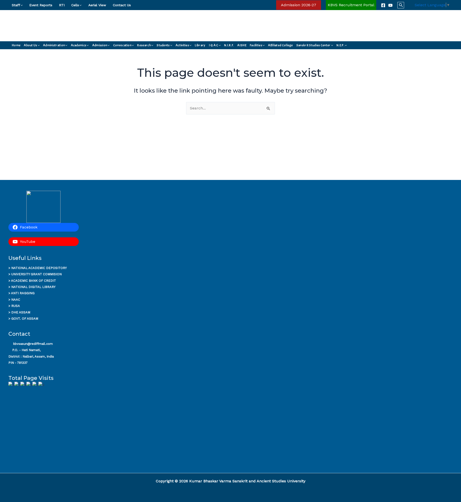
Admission (99, 45)
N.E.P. (340, 45)
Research (144, 45)
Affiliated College (280, 45)
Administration (54, 45)
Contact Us (122, 5)
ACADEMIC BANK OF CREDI (32, 280)
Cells (75, 5)
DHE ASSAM (20, 312)
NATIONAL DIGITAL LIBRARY (33, 287)
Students (163, 45)
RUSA (15, 306)
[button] (21, 5)
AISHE (241, 45)
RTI (62, 5)
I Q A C (213, 45)
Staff (16, 5)
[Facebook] (383, 5)
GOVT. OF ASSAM (24, 318)
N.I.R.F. (229, 45)
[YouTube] (390, 5)
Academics (78, 45)
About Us (30, 45)
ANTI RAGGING (23, 293)
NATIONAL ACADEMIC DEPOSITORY (39, 268)
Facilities (256, 45)
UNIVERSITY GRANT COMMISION (36, 274)
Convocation (122, 45)
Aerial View (97, 5)
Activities (182, 45)
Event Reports (40, 5)
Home (16, 45)
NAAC (15, 299)
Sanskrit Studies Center (313, 45)
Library (200, 45)
